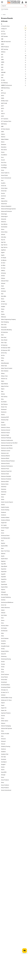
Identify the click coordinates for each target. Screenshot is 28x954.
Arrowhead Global (5, 687)
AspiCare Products (6, 713)
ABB (2, 39)
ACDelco (3, 51)
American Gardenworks (7, 440)
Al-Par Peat (4, 304)
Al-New (3, 301)
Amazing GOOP (5, 417)
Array (2, 669)
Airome (3, 288)
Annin (2, 533)
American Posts (5, 468)
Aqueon (3, 589)
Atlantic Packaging (6, 725)
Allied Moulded (5, 363)
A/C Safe (3, 33)
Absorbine (3, 147)
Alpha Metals (4, 383)
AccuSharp (4, 165)
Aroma (2, 666)
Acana (2, 152)
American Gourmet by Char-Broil (9, 442)
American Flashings (6, 437)
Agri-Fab (3, 242)
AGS (2, 69)
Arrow (2, 671)
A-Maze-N (3, 28)
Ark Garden (4, 628)
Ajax (2, 293)
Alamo (2, 309)
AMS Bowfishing (5, 87)
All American (4, 345)
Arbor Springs (4, 594)
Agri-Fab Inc (4, 244)
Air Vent (3, 262)
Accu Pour (3, 162)
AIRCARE (3, 72)
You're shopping (4, 9)
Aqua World (4, 566)
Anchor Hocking (5, 509)
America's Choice (5, 427)
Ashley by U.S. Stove (6, 700)
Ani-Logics (4, 525)
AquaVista (3, 579)
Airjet (2, 286)
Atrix (2, 736)
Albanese (3, 316)
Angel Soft (4, 522)
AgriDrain (3, 250)
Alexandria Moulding (6, 329)
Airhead (3, 283)
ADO (2, 64)
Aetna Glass (4, 232)
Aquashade (4, 584)
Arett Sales (4, 615)
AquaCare (3, 569)
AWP (2, 126)
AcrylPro (3, 183)
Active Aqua (4, 188)
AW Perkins (4, 123)
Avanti (2, 769)
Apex (2, 548)
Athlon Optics (4, 720)
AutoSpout (4, 761)
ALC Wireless (4, 82)
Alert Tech (3, 324)
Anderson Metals (5, 520)
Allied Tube (4, 365)
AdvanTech (4, 203)
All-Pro (3, 355)
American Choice (5, 432)
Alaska (3, 314)
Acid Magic (4, 167)
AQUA (2, 98)
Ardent (3, 610)
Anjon (2, 530)
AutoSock (3, 759)
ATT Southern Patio (6, 121)
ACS (2, 57)
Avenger (3, 774)
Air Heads (3, 257)
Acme (2, 170)
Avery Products (5, 787)
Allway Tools (4, 376)
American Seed (5, 473)
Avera (2, 777)
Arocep (3, 664)
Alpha (2, 381)
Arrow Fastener (5, 674)
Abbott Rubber (5, 139)
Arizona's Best (4, 625)
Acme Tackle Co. (5, 172)
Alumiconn (3, 412)
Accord (3, 160)
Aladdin (3, 306)
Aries (2, 623)
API (2, 90)
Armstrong (3, 656)
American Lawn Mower (7, 448)
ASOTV (3, 113)
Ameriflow (3, 486)
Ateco (2, 718)
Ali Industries (4, 332)
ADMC (2, 62)
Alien (2, 334)
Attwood (3, 741)
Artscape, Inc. (4, 689)
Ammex (3, 504)
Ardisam (3, 612)
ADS (2, 67)
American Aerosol (5, 430)
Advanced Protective (6, 211)
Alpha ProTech (4, 386)
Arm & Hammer (4, 638)
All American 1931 (5, 350)
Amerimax (3, 489)
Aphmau (3, 553)
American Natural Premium (8, 460)
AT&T (2, 116)
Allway (3, 373)
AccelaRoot (4, 154)
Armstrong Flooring (6, 659)
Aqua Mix (3, 563)
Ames (2, 497)
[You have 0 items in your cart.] (26, 2)
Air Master (3, 260)
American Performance (7, 466)
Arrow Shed (4, 679)
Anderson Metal (5, 517)
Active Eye (3, 190)
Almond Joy (4, 378)
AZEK (2, 131)
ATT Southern (4, 118)
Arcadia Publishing (6, 597)
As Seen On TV (5, 692)
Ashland (3, 695)
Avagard (3, 764)
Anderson (3, 515)
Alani (2, 311)
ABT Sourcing (4, 49)
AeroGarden (4, 226)
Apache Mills (4, 545)
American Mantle (5, 455)
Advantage (4, 214)
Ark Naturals (4, 630)
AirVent (3, 275)
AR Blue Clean (4, 100)
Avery (2, 782)
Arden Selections (5, 607)
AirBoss (3, 270)
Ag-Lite (3, 239)
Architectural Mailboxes (7, 602)
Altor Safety (4, 396)
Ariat (2, 617)
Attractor (3, 738)
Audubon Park (4, 754)
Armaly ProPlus (5, 651)
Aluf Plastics (4, 404)
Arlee (2, 635)
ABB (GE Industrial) (6, 41)
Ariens (2, 620)
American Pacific (5, 463)
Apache (3, 543)
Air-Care (3, 268)
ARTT (2, 105)
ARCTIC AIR (4, 103)
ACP (2, 54)
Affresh (3, 234)
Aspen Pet (3, 707)
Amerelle (3, 424)
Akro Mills (3, 296)
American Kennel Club (6, 445)
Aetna (2, 229)
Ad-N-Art (3, 196)
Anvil (2, 540)
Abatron (3, 136)
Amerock (3, 494)
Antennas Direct (5, 535)
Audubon (3, 751)
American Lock (5, 453)
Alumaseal (3, 409)
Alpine (2, 388)
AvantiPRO (3, 772)
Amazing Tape (4, 419)
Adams (3, 198)
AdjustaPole (4, 201)
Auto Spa (3, 756)
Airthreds (3, 291)
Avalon (3, 767)
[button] (22, 2)
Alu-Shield (3, 401)
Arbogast (3, 592)
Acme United (4, 175)
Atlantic (3, 723)
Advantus (3, 221)
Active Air (3, 185)
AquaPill (3, 574)
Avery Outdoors (5, 785)
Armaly (3, 648)
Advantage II (4, 216)
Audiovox (3, 749)
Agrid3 (2, 252)
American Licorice (5, 450)
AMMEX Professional (6, 85)
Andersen (3, 512)
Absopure (3, 144)
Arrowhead (4, 682)
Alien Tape (4, 342)
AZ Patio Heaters (5, 129)
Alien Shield (4, 340)
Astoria (3, 715)
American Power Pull (6, 471)
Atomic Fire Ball (5, 733)
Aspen (2, 705)
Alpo (2, 391)
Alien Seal (3, 337)
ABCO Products (5, 46)
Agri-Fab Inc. (4, 247)
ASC (2, 111)
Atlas (2, 731)
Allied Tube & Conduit (6, 368)
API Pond (3, 93)
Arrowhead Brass (5, 684)
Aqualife (3, 581)
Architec (3, 599)
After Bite (3, 237)
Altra (2, 399)
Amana (3, 414)
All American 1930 (5, 347)
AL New (3, 80)
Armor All (3, 653)
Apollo (2, 556)
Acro (2, 180)
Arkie (2, 633)
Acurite (3, 193)
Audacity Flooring (5, 746)
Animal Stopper (5, 527)
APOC (2, 95)
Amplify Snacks (5, 507)
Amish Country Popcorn (7, 502)
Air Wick (3, 265)
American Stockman (6, 479)
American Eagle (5, 435)
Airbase (3, 278)
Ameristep (3, 491)
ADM (2, 59)
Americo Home (4, 484)
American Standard (6, 476)
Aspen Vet (3, 710)
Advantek (3, 219)
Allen (2, 360)
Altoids (3, 394)
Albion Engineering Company (8, 319)
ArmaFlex (3, 641)
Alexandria (4, 327)
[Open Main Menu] (2, 2)
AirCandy (3, 273)
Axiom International (6, 790)
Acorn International (6, 178)
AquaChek (3, 571)
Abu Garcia (4, 149)
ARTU (2, 108)
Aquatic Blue (4, 587)
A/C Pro (3, 31)
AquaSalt (3, 576)
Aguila (2, 255)
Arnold (2, 661)
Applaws (3, 561)
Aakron (3, 134)
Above (2, 141)
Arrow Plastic (4, 677)
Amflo (2, 499)
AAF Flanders (4, 36)
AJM (2, 75)
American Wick (5, 481)
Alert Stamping (5, 322)
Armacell (3, 643)
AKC (2, 77)
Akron (2, 298)
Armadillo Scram (5, 646)
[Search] (25, 5)
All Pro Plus (4, 352)
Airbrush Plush (4, 280)
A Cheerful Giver (5, 26)
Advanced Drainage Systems (8, 208)
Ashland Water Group (6, 697)
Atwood (3, 743)
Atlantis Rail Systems (6, 728)
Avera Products (5, 779)
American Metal (5, 458)
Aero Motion (4, 224)
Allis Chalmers (4, 370)
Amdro (2, 422)
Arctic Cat (3, 605)
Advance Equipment (6, 206)
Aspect (3, 702)
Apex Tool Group (5, 551)
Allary (2, 358)
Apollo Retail (4, 558)
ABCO (2, 44)
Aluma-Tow (4, 406)
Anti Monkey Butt (5, 538)
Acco (2, 157)
